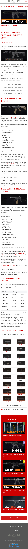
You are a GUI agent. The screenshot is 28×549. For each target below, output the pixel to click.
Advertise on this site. (14, 546)
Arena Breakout (10, 6)
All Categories (20, 6)
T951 (7, 344)
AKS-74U (20, 394)
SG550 (20, 344)
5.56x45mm (21, 63)
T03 (20, 351)
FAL (7, 380)
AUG (7, 351)
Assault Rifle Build (8, 42)
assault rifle (11, 63)
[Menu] (26, 2)
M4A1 (20, 373)
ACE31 (20, 366)
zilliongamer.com (18, 540)
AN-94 (20, 358)
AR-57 (20, 401)
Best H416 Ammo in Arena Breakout (12, 93)
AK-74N (7, 394)
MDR (7, 387)
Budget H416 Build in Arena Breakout (13, 87)
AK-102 (20, 387)
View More (14, 517)
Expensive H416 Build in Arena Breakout (13, 90)
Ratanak (15, 25)
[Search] (2, 2)
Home (2, 6)
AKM (7, 373)
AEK (7, 358)
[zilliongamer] (14, 1)
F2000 (7, 401)
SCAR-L (7, 366)
